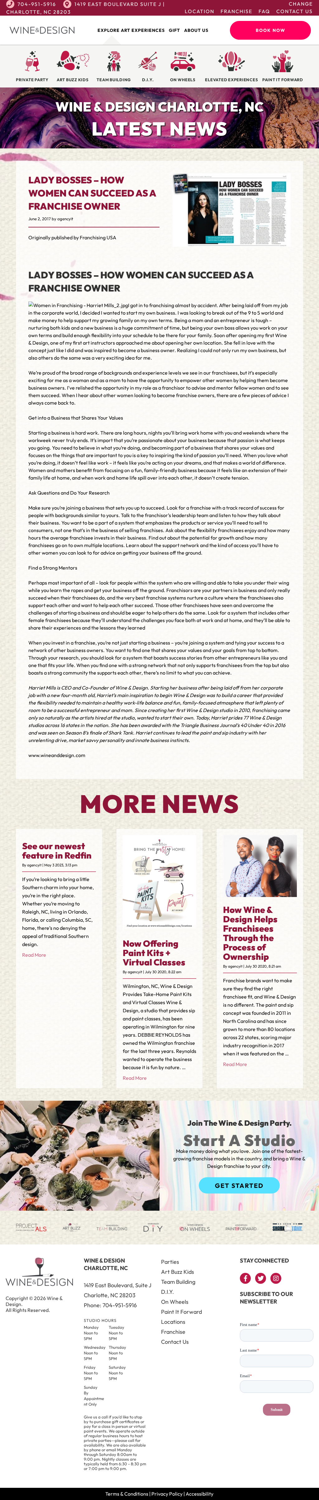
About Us (196, 30)
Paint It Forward (181, 1311)
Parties (170, 1261)
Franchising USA (98, 237)
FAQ (264, 11)
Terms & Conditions (126, 1494)
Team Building (178, 1281)
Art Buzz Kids (177, 1271)
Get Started (239, 1185)
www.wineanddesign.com (56, 755)
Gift (174, 30)
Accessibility (199, 1494)
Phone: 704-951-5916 (110, 1305)
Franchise (236, 11)
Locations (173, 1321)
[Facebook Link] (245, 1278)
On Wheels (174, 1301)
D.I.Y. (167, 1291)
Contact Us (294, 11)
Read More (34, 955)
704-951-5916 (36, 4)
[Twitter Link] (260, 1278)
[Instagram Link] (275, 1278)
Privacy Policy (167, 1494)
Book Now (270, 30)
